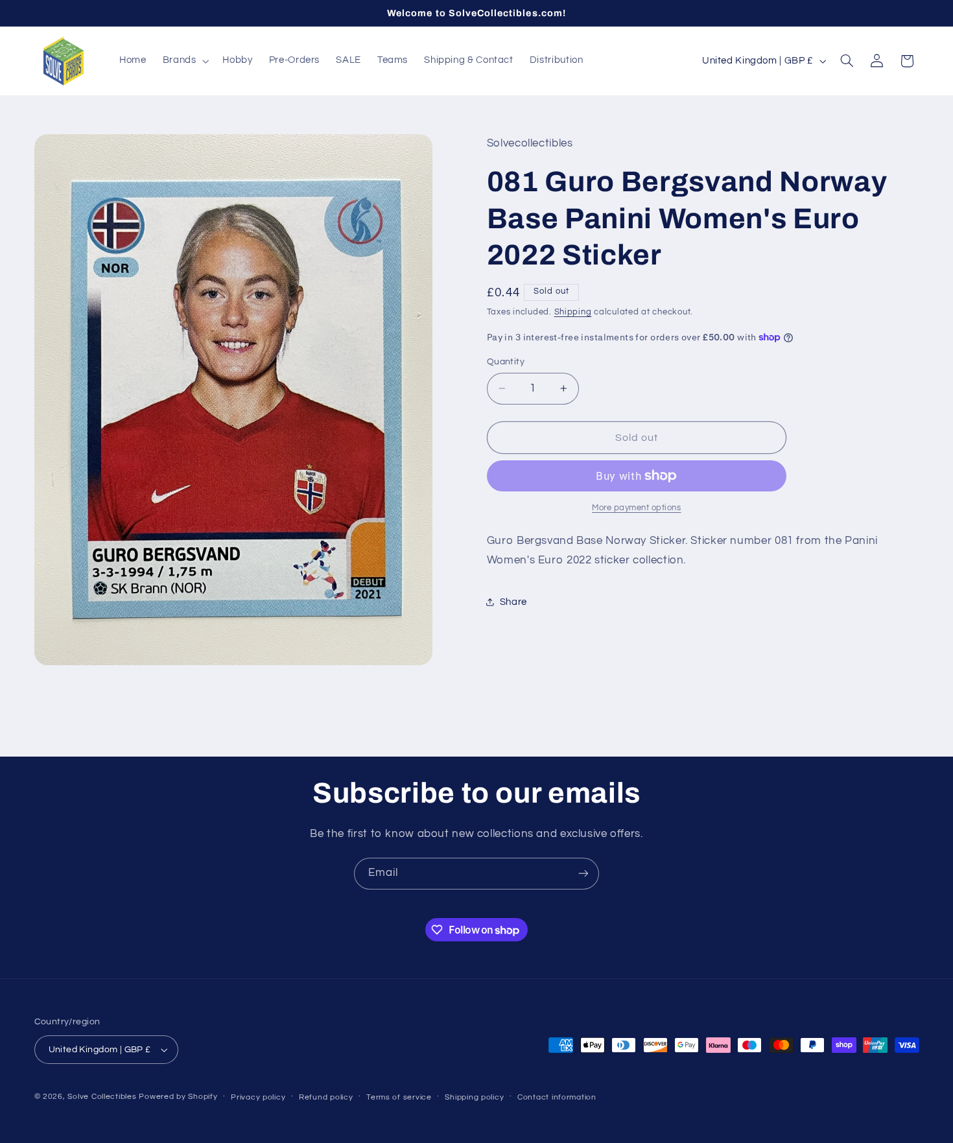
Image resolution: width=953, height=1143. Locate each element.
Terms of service (399, 1097)
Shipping (573, 312)
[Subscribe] (583, 874)
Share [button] (513, 602)
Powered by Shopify (178, 1096)
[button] (184, 61)
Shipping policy (474, 1097)
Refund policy (326, 1097)
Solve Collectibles (101, 1096)
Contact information (556, 1097)
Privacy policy (258, 1097)
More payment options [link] (636, 508)
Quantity (505, 361)
